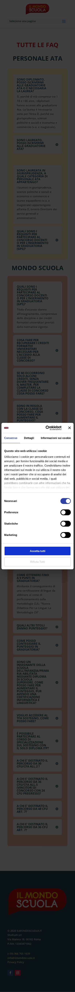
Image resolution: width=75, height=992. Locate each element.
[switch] (65, 512)
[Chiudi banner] (69, 427)
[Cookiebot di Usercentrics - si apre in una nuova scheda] (46, 428)
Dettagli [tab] (29, 437)
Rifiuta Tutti (37, 561)
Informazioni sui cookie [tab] (56, 437)
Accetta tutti (37, 551)
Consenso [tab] (10, 437)
